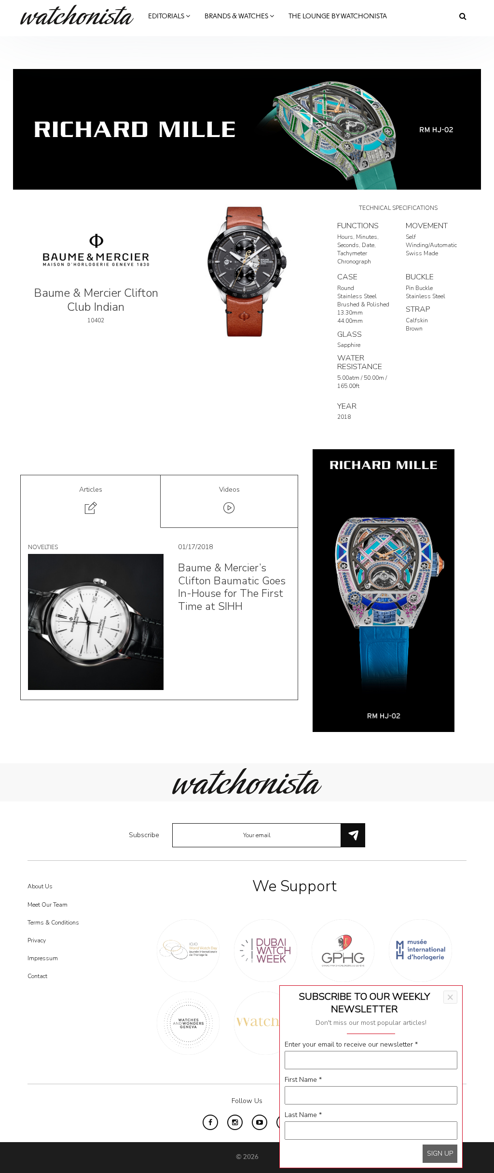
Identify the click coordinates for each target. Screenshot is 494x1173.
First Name (303, 1079)
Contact (37, 976)
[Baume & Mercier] (96, 249)
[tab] (91, 501)
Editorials (167, 16)
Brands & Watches (237, 16)
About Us (40, 886)
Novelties (43, 547)
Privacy (36, 940)
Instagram (235, 1122)
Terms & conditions (53, 922)
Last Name (303, 1114)
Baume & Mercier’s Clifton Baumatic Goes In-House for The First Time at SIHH (232, 587)
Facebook (210, 1122)
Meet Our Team (47, 905)
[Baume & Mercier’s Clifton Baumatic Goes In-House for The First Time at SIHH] (96, 621)
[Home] (80, 15)
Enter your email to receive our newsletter (351, 1044)
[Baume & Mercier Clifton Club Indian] (246, 271)
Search (463, 16)
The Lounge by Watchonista (337, 16)
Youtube (259, 1122)
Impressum (42, 958)
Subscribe (144, 835)
